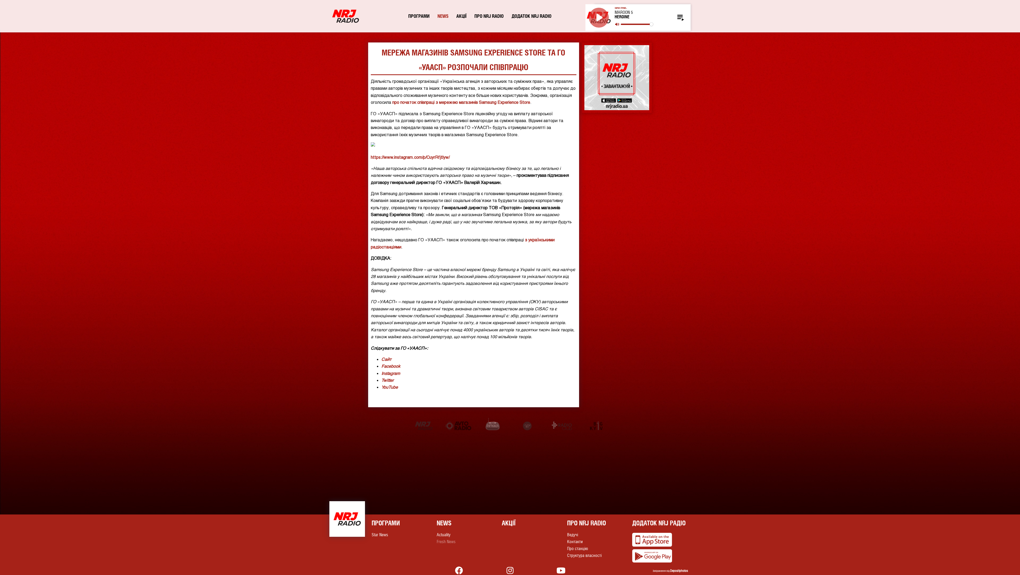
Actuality (443, 534)
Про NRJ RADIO (489, 16)
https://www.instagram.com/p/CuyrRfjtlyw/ (410, 157)
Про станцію (577, 548)
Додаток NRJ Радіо (659, 523)
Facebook (390, 365)
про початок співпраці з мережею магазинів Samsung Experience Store (461, 102)
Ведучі (572, 534)
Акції (461, 16)
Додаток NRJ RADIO (531, 16)
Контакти (575, 541)
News (442, 16)
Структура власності (584, 555)
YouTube (389, 386)
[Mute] (617, 24)
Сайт (386, 359)
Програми (419, 16)
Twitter (387, 380)
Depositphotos (679, 571)
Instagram (390, 373)
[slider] (637, 24)
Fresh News (446, 541)
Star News (380, 534)
